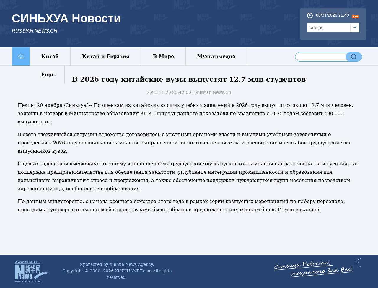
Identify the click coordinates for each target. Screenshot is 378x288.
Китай (50, 56)
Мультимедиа (216, 56)
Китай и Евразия (106, 56)
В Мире (163, 56)
